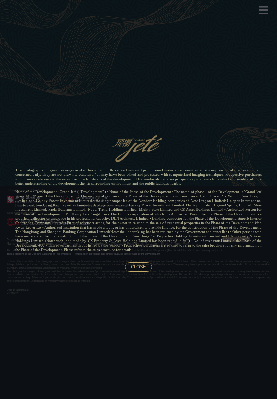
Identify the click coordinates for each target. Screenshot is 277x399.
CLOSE (138, 266)
